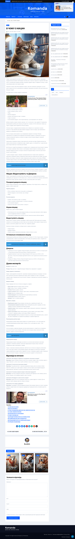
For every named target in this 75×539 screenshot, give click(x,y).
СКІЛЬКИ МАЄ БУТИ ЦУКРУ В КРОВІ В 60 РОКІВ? (26, 466)
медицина (61, 92)
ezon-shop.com (12, 467)
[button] (69, 17)
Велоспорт (26, 16)
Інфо (8, 25)
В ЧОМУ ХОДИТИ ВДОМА (13, 431)
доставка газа (54, 72)
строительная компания (56, 83)
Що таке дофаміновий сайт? (57, 53)
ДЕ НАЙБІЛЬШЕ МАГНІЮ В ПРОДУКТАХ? (17, 418)
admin (28, 444)
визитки (52, 77)
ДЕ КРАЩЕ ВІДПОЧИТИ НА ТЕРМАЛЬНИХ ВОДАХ (19, 420)
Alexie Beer (12, 31)
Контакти (36, 16)
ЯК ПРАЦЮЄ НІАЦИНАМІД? (14, 421)
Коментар (9, 482)
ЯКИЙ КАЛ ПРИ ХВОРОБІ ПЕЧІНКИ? (40, 466)
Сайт (8, 509)
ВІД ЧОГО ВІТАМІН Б (12, 408)
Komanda (37, 8)
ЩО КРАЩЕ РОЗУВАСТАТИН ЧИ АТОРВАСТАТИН (19, 416)
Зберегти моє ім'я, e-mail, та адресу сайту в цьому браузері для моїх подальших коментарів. (26, 514)
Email (8, 503)
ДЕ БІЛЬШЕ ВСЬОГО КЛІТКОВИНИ (16, 413)
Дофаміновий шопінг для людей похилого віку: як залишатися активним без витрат (60, 33)
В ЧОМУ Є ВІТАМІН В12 (13, 415)
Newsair (20, 535)
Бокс (31, 16)
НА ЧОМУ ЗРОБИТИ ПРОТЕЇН (14, 411)
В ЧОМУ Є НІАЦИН (15, 28)
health (53, 92)
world (57, 92)
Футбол (13, 16)
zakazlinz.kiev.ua (54, 69)
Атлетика (20, 16)
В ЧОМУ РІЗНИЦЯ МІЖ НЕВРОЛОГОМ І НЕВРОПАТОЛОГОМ (21, 410)
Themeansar (25, 535)
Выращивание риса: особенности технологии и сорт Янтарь (58, 29)
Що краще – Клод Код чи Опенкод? (58, 59)
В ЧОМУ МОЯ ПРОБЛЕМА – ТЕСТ (39, 431)
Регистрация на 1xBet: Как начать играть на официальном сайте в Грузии (59, 64)
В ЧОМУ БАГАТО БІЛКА (13, 407)
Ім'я (8, 498)
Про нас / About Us (48, 534)
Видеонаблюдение (55, 80)
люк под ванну (54, 74)
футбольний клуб (55, 94)
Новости (8, 16)
